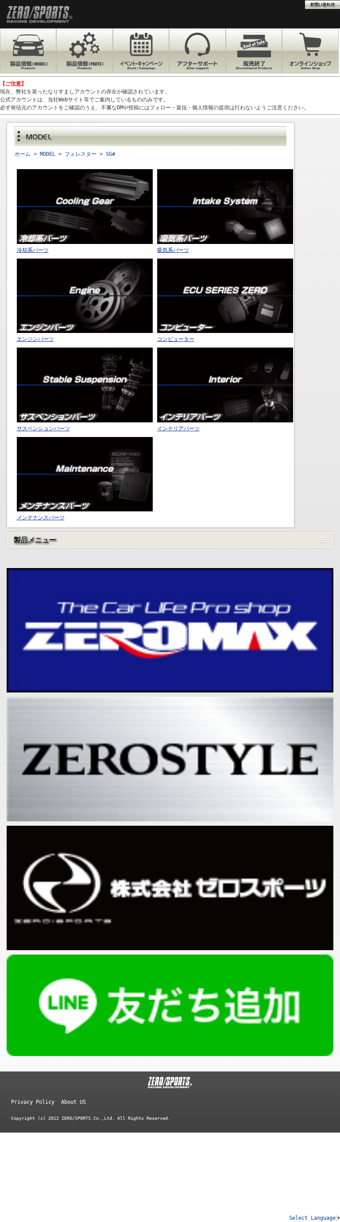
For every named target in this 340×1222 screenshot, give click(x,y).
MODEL (47, 154)
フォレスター (81, 154)
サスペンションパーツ (43, 428)
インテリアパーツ (178, 428)
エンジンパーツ (35, 339)
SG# (110, 154)
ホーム (23, 154)
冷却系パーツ (33, 250)
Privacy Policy (32, 1102)
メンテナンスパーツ (41, 517)
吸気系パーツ (173, 250)
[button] (169, 540)
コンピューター (175, 339)
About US (73, 1102)
